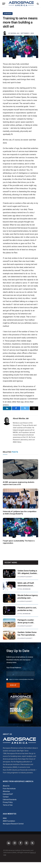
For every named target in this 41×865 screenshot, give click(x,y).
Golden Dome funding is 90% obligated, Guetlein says (27, 573)
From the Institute (9, 789)
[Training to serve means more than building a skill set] (20, 47)
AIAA (5, 818)
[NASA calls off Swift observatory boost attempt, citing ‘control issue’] (9, 586)
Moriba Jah (15, 33)
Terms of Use (8, 805)
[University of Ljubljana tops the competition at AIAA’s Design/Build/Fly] (20, 498)
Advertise (6, 791)
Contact (6, 797)
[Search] (37, 3)
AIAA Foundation (9, 821)
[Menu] (3, 3)
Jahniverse (8, 13)
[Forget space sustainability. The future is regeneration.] (20, 528)
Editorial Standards (10, 799)
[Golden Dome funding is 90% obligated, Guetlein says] (9, 573)
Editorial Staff (8, 794)
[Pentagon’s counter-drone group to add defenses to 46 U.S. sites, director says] (9, 623)
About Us (6, 786)
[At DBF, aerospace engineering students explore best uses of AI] (20, 469)
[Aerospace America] (21, 3)
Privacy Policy (8, 802)
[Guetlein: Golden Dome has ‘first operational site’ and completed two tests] (9, 635)
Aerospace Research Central (13, 824)
